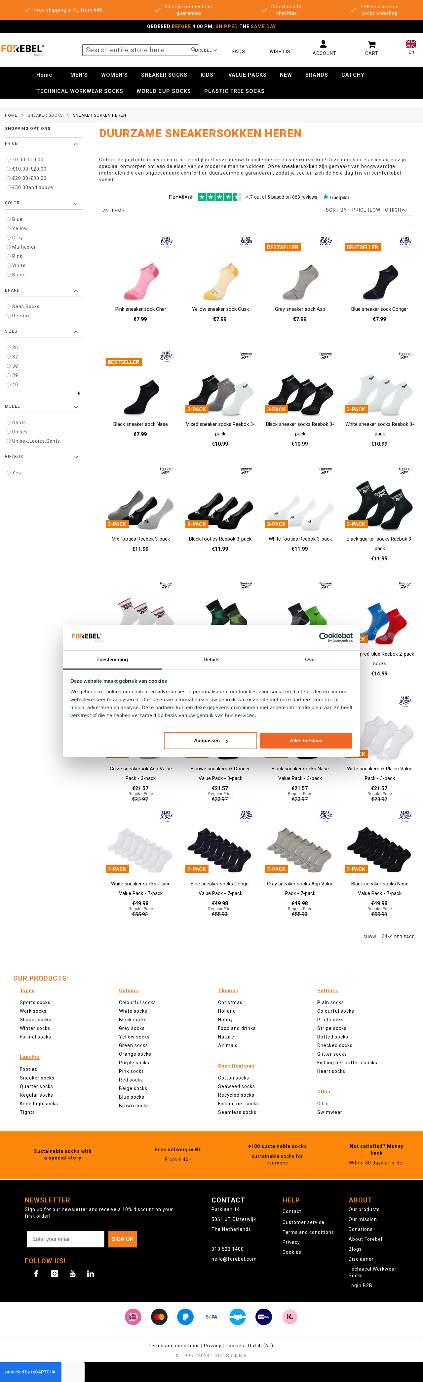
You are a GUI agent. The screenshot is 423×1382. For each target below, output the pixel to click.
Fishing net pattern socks (347, 1062)
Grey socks (132, 1028)
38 (15, 366)
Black (18, 274)
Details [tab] (212, 659)
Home (11, 115)
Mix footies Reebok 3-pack (141, 539)
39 (15, 375)
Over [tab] (310, 659)
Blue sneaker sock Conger (379, 309)
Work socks (33, 1011)
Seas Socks (26, 306)
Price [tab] (11, 143)
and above (32, 187)
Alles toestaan (306, 740)
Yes (16, 472)
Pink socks (131, 1071)
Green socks (133, 1045)
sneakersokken (300, 166)
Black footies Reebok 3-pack (220, 539)
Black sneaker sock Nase (140, 424)
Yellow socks (134, 1036)
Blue (17, 219)
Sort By (336, 210)
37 (15, 356)
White (19, 265)
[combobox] (140, 50)
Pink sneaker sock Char (140, 309)
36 (15, 347)
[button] (205, 50)
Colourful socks (335, 1011)
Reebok (21, 315)
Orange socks (135, 1054)
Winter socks (35, 1028)
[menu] (211, 83)
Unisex (20, 431)
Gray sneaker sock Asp (300, 309)
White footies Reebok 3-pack (300, 539)
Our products (364, 1209)
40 (15, 384)
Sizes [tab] (11, 331)
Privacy (291, 1242)
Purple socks (134, 1062)
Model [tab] (12, 406)
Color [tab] (12, 203)
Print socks (330, 1019)
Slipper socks (36, 1019)
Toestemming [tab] (112, 659)
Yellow (20, 228)
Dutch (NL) (261, 1345)
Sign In (324, 48)
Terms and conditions (308, 1232)
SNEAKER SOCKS (45, 115)
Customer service (304, 1222)
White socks (133, 1011)
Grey (17, 237)
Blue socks (131, 1097)
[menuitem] (44, 75)
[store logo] (22, 50)
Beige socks (133, 1088)
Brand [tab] (12, 290)
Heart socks (331, 1071)
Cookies (292, 1252)
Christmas (230, 1002)
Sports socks (35, 1002)
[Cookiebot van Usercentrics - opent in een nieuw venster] (324, 637)
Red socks (131, 1079)
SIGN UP (123, 1239)
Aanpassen (207, 740)
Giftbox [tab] (14, 456)
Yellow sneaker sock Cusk (220, 309)
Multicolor (24, 247)
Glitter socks (332, 1054)
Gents (19, 422)
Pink (17, 256)
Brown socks (134, 1105)
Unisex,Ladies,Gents (36, 441)
